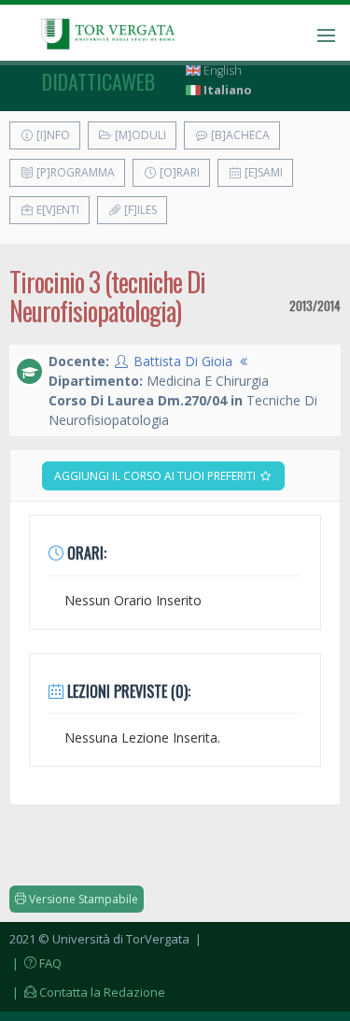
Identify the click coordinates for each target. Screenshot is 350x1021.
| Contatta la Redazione (87, 992)
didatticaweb (98, 81)
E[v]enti (56, 210)
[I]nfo (52, 135)
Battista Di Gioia (182, 361)
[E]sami (262, 172)
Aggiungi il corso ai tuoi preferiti (156, 476)
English (221, 70)
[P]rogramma (74, 172)
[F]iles (139, 210)
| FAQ (35, 963)
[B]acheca (239, 135)
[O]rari (178, 172)
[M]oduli (139, 135)
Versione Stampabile (82, 899)
